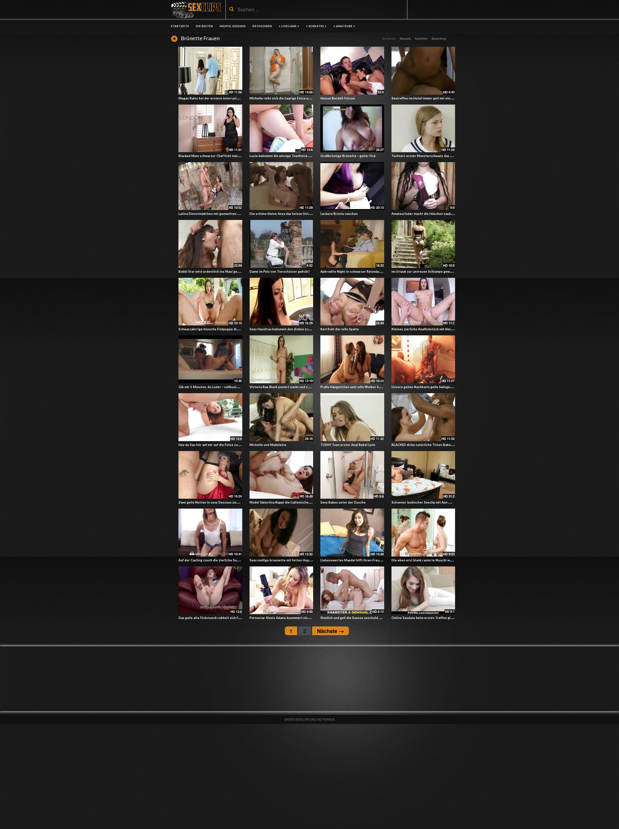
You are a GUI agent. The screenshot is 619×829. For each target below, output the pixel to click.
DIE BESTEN (204, 26)
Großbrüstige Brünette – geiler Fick (348, 156)
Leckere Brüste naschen (339, 214)
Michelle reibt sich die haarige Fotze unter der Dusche (291, 98)
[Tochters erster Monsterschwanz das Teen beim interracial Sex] (423, 128)
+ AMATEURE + (344, 26)
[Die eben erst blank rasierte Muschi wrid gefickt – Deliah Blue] (423, 533)
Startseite (180, 26)
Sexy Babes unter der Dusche (343, 502)
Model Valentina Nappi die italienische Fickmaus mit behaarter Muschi (303, 502)
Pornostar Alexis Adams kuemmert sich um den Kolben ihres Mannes (302, 618)
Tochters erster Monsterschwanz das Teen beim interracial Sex (440, 156)
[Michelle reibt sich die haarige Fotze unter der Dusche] (281, 71)
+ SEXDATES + (316, 26)
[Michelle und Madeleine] (281, 417)
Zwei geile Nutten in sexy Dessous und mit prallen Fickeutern (225, 502)
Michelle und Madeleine (268, 445)
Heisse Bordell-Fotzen (337, 98)
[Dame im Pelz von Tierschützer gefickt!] (281, 244)
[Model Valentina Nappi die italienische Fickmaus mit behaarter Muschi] (281, 475)
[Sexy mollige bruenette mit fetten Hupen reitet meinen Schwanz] (281, 533)
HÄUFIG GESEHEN (233, 26)
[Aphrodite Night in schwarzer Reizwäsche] (352, 244)
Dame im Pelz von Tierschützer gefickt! (280, 271)
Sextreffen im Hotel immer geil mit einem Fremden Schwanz (437, 98)
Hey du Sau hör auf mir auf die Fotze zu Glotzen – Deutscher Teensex (231, 445)
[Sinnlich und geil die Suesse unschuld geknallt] (352, 590)
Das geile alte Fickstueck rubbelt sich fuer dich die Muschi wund (227, 618)
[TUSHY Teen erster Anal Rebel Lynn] (352, 417)
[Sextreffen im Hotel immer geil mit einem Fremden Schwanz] (423, 71)
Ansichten (421, 38)
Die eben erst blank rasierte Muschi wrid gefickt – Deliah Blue (438, 560)
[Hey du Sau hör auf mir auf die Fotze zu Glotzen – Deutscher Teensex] (210, 417)
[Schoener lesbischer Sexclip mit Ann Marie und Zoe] (423, 475)
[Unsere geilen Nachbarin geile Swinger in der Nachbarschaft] (423, 359)
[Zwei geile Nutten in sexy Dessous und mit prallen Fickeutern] (210, 475)
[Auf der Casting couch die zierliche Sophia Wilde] (210, 533)
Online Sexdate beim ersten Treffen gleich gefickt (429, 618)
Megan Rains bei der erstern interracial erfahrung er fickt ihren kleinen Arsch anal (241, 98)
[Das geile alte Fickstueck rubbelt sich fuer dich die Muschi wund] (210, 590)
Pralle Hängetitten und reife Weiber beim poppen (358, 387)
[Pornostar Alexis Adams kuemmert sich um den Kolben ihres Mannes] (281, 590)
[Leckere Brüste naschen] (352, 186)
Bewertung (439, 38)
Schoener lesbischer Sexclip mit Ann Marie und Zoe (431, 502)
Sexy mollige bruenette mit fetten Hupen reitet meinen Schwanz (299, 560)
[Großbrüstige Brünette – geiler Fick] (352, 128)
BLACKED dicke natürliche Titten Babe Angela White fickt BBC (439, 445)
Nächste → (330, 631)
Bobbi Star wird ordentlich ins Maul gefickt (211, 271)
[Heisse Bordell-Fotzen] (352, 71)
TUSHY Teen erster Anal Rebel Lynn (347, 445)
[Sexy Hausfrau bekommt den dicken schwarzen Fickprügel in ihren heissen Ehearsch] (281, 302)
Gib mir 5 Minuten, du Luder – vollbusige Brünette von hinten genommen (234, 387)
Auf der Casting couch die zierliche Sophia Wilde (215, 560)
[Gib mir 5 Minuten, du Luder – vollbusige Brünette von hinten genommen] (210, 359)
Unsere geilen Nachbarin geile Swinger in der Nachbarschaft (437, 387)
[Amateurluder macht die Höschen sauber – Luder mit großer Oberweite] (423, 186)
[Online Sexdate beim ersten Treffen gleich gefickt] (423, 590)
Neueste (405, 38)
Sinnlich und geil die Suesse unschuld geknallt (355, 618)
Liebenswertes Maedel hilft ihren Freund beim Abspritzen (364, 560)
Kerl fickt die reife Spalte (339, 329)
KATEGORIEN (262, 26)
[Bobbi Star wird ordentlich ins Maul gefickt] (210, 244)
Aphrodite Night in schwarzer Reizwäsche (352, 271)
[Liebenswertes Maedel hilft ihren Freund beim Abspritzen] (352, 533)
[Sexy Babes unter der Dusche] (352, 475)
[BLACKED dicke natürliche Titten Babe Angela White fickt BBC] (423, 417)
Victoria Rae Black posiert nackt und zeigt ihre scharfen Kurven (298, 387)
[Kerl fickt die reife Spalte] (352, 302)
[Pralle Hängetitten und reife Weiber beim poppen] (352, 359)
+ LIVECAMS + (289, 26)
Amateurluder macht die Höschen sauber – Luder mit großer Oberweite (446, 214)
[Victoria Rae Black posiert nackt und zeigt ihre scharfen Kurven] (281, 359)
